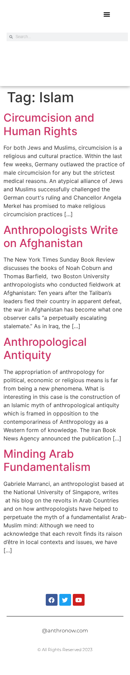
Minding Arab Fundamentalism (46, 460)
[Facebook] (52, 600)
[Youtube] (79, 600)
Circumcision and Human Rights (48, 124)
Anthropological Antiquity (45, 348)
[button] (107, 14)
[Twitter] (65, 600)
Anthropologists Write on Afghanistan (60, 236)
